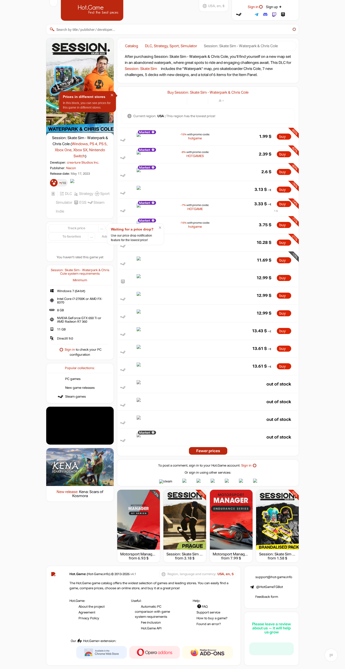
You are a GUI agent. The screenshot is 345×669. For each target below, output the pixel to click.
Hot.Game (93, 10)
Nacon (71, 168)
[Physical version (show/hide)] (201, 100)
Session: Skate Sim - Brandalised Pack (291, 554)
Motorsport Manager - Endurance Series (247, 554)
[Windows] (214, 100)
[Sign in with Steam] (238, 14)
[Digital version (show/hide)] (193, 100)
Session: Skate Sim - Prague (190, 554)
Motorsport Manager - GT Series (147, 554)
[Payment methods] (180, 100)
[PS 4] (221, 100)
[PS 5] (227, 100)
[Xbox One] (233, 100)
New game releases (79, 388)
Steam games (75, 396)
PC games (72, 379)
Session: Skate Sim (141, 69)
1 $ (276, 211)
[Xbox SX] (240, 100)
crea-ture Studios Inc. (83, 162)
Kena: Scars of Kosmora (88, 494)
